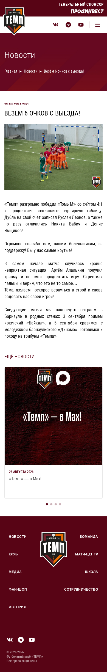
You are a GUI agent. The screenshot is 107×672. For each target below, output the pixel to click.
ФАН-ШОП (18, 589)
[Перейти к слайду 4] (60, 504)
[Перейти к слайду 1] (47, 504)
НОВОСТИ (18, 537)
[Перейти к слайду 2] (51, 504)
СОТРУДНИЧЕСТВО (81, 589)
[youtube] (81, 25)
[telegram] (68, 25)
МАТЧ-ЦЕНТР (86, 554)
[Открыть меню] (98, 25)
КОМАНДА (89, 537)
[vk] (56, 25)
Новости (30, 71)
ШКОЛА (91, 572)
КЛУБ (13, 554)
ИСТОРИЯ (17, 607)
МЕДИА (15, 572)
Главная (10, 71)
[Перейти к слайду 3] (56, 504)
